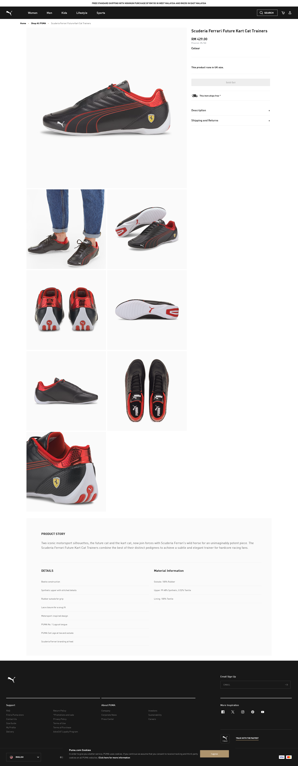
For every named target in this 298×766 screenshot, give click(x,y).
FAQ (8, 710)
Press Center (107, 719)
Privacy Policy (59, 719)
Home (23, 23)
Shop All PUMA (38, 23)
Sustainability (155, 714)
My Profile (11, 727)
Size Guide (11, 723)
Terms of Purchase (62, 727)
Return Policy (59, 710)
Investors (152, 710)
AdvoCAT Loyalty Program (65, 731)
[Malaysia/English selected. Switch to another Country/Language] (23, 757)
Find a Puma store (15, 714)
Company (105, 710)
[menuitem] (32, 13)
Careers (152, 719)
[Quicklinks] (290, 12)
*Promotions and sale (63, 714)
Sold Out (230, 82)
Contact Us (11, 719)
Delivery (10, 731)
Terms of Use (59, 723)
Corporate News (109, 714)
